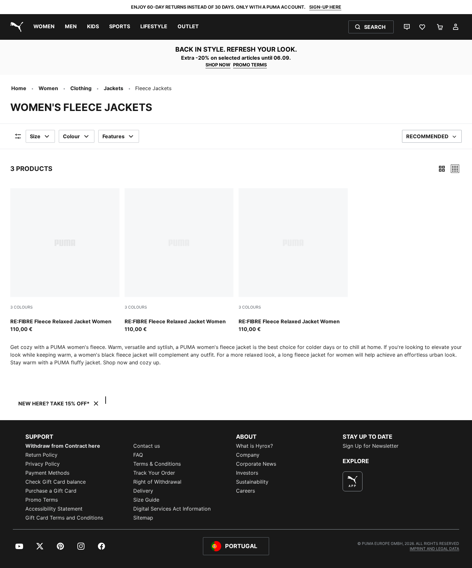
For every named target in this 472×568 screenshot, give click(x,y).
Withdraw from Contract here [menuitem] (62, 446)
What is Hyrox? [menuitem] (254, 446)
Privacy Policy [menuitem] (42, 464)
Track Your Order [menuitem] (154, 473)
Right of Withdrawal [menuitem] (157, 482)
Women (48, 88)
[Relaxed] (455, 168)
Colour (71, 136)
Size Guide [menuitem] (146, 499)
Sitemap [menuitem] (143, 517)
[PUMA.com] (15, 27)
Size (35, 136)
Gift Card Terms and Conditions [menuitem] (64, 517)
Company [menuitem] (247, 455)
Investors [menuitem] (247, 473)
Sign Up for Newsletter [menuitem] (370, 446)
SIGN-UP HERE (325, 7)
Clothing (81, 88)
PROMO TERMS (250, 64)
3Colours (21, 307)
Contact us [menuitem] (146, 446)
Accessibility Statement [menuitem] (54, 508)
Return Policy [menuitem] (41, 455)
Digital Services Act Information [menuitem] (172, 508)
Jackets (113, 88)
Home (18, 88)
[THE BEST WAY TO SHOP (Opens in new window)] (353, 481)
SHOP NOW (218, 64)
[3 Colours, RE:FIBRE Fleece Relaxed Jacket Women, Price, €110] (64, 260)
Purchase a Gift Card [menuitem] (50, 490)
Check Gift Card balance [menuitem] (55, 482)
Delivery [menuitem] (143, 490)
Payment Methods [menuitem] (47, 473)
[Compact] (441, 168)
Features (113, 136)
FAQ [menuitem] (138, 455)
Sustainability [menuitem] (252, 482)
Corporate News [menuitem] (256, 464)
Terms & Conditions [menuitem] (157, 464)
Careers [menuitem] (245, 490)
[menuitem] (44, 26)
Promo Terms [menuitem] (41, 499)
